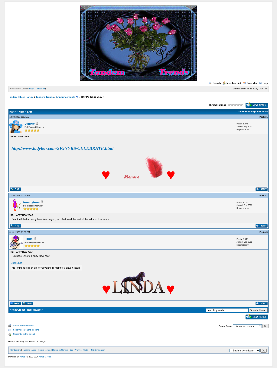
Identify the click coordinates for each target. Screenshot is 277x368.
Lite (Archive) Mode (79, 350)
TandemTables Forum (21, 97)
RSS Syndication (97, 350)
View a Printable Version (24, 325)
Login (31, 89)
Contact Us (15, 350)
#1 (266, 117)
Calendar (252, 83)
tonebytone (31, 202)
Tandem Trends (45, 97)
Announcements (65, 97)
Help (265, 83)
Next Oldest (18, 309)
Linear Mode (261, 111)
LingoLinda (16, 262)
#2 (266, 195)
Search (217, 83)
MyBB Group (45, 357)
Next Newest (34, 309)
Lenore (29, 123)
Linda (28, 239)
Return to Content (60, 350)
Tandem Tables (29, 350)
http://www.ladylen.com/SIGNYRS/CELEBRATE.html (62, 148)
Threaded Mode (246, 111)
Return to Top (44, 350)
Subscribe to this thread (24, 334)
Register (41, 89)
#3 (266, 232)
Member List (233, 83)
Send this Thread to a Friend (26, 330)
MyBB (22, 357)
